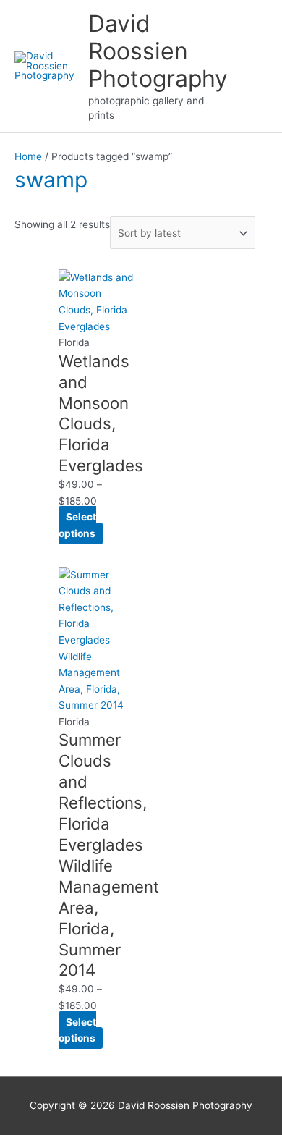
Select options (77, 525)
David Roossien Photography (158, 51)
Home (28, 156)
